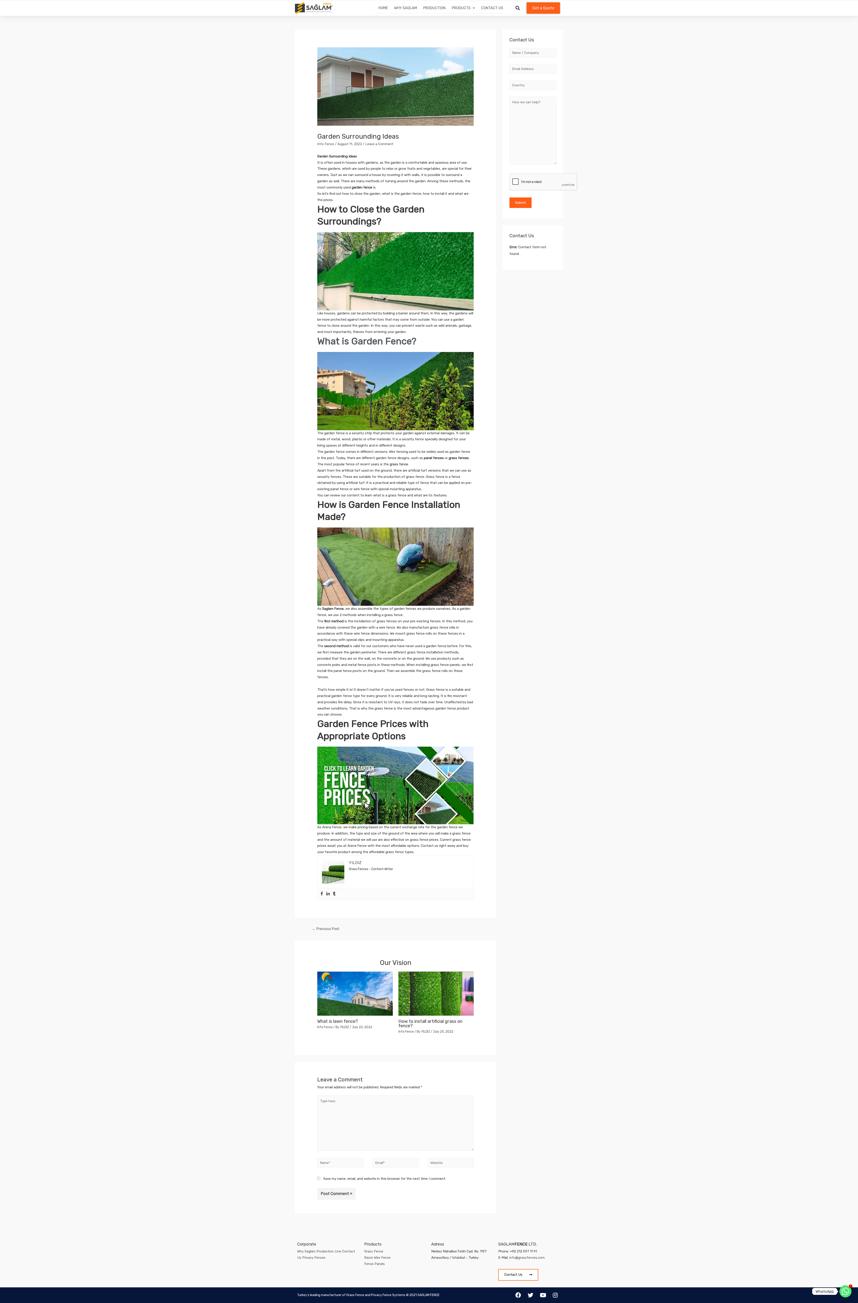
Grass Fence (373, 1251)
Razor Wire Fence (377, 1258)
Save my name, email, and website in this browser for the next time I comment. (384, 1179)
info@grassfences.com (527, 1258)
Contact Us (492, 8)
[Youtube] (543, 1295)
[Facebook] (322, 894)
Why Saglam (405, 8)
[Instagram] (555, 1295)
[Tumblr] (334, 894)
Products (461, 8)
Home (383, 8)
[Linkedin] (328, 894)
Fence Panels (374, 1264)
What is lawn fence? (337, 1021)
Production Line (329, 1251)
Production (434, 8)
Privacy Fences (314, 1258)
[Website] (450, 1164)
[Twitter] (530, 1295)
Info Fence (325, 144)
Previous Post (325, 929)
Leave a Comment (379, 144)
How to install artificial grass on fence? (430, 1023)
